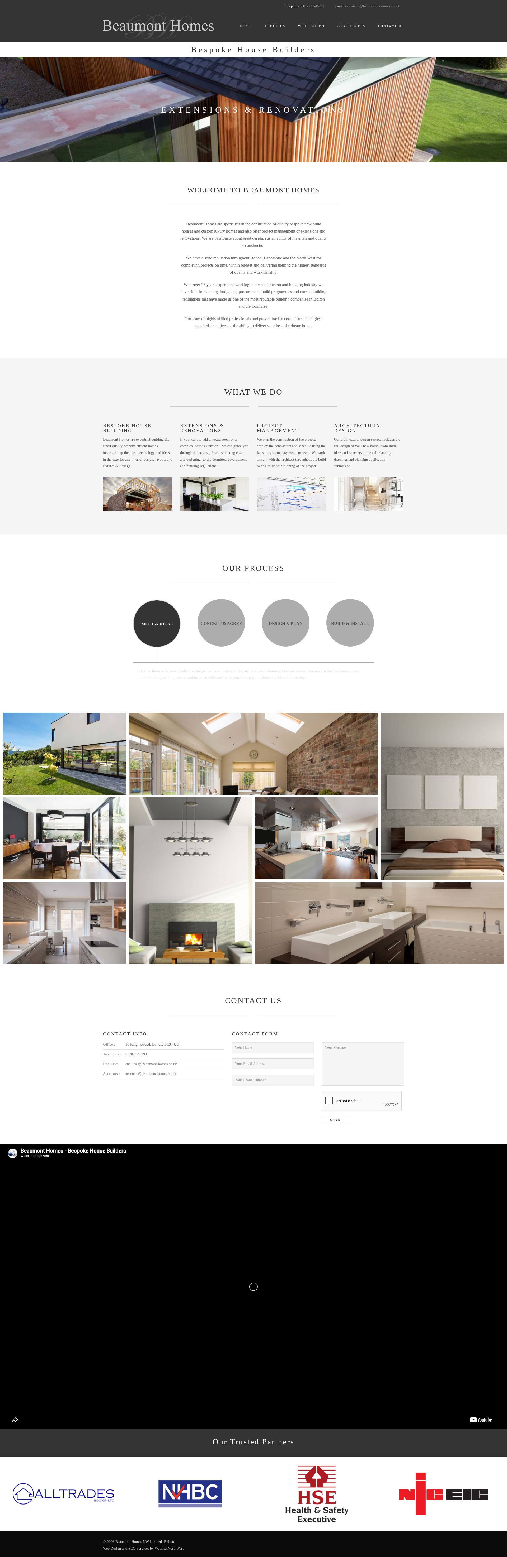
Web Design (112, 1548)
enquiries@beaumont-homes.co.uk (372, 6)
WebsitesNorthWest (169, 1548)
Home (246, 26)
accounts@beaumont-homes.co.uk (150, 1074)
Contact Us (391, 26)
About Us (275, 26)
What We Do (311, 26)
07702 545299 (136, 1054)
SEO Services (138, 1548)
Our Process (351, 26)
